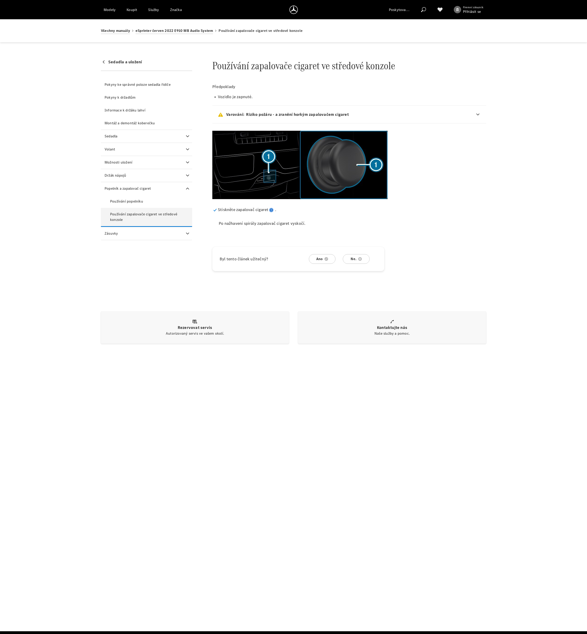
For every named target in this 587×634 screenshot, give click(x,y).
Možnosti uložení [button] (118, 162)
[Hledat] (423, 9)
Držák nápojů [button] (115, 175)
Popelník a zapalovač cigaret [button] (128, 188)
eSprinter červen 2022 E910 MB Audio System (174, 30)
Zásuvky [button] (111, 233)
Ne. (353, 258)
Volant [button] (110, 149)
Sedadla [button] (111, 136)
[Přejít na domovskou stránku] (293, 9)
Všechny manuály (115, 30)
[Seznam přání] (440, 9)
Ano (319, 258)
